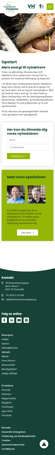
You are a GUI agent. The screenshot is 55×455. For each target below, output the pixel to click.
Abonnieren (17, 156)
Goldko (5, 339)
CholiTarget (7, 406)
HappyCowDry (9, 398)
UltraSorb (6, 415)
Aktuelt (6, 352)
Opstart (5, 343)
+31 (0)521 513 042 (14, 295)
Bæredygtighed (9, 369)
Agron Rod (7, 411)
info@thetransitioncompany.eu (21, 299)
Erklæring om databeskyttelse (19, 436)
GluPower (6, 394)
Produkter (7, 385)
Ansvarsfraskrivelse (13, 444)
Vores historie (8, 360)
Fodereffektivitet (10, 347)
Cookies (6, 440)
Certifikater (8, 448)
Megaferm (7, 402)
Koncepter (7, 335)
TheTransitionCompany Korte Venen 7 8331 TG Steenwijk (17, 286)
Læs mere (26, 232)
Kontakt (6, 427)
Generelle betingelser (14, 431)
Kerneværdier (8, 364)
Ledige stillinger (10, 373)
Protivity (6, 389)
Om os (5, 356)
